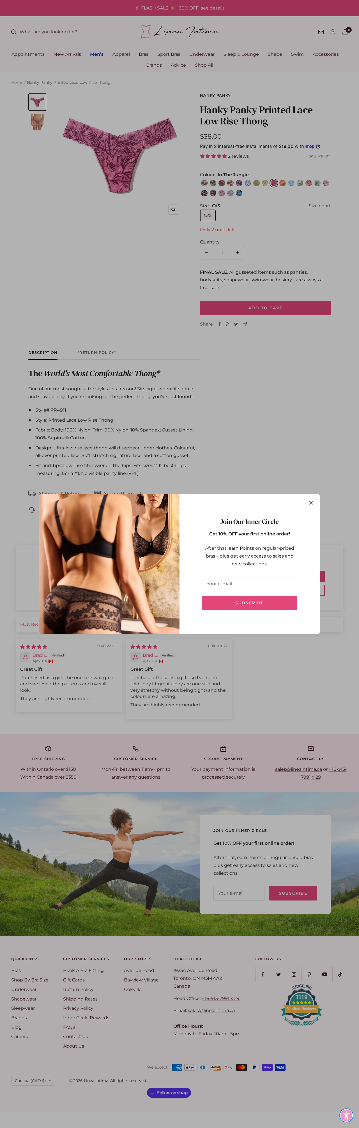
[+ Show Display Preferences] (346, 1115)
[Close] (311, 503)
